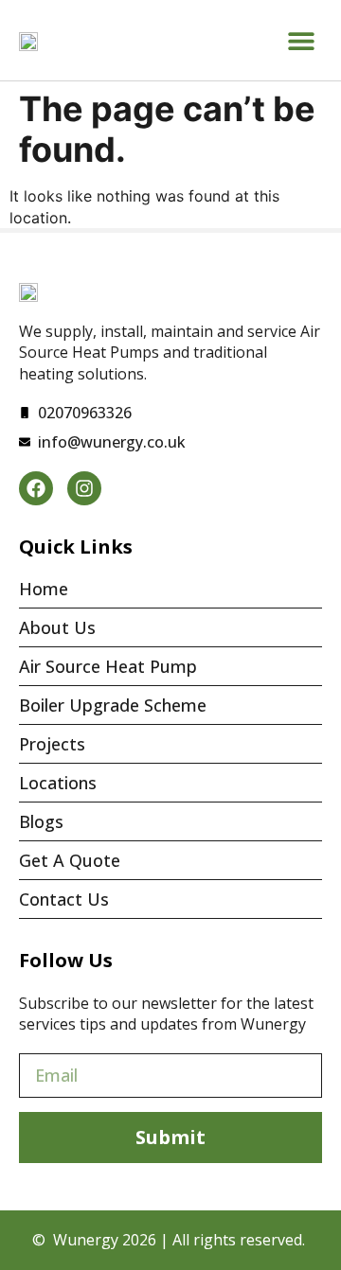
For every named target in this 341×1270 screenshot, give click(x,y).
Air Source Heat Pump (108, 666)
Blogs (41, 821)
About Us (57, 627)
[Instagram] (84, 488)
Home (43, 588)
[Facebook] (36, 488)
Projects (52, 743)
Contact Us (64, 899)
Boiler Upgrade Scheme (112, 705)
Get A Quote (69, 860)
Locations (58, 782)
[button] (300, 40)
